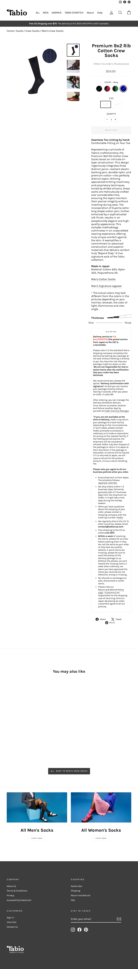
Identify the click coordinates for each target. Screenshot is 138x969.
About (90, 12)
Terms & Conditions (17, 890)
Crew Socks (32, 30)
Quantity (111, 114)
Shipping (75, 890)
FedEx (120, 517)
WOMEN (56, 12)
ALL (38, 12)
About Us (11, 886)
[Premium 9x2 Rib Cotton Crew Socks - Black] (9, 708)
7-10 (105, 104)
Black (99, 88)
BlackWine (107, 88)
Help (99, 12)
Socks (19, 30)
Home (10, 30)
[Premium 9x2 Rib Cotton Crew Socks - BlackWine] (13, 708)
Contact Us (12, 927)
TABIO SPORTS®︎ (74, 12)
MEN (45, 12)
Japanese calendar (107, 483)
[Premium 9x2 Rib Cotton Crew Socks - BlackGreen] (18, 708)
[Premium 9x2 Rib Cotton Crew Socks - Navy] (22, 708)
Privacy (10, 895)
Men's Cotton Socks (103, 279)
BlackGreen (115, 88)
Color (111, 82)
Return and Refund (80, 895)
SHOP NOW (36, 838)
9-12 (116, 104)
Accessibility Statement (19, 900)
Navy (123, 88)
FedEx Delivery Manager (116, 411)
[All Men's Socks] (37, 807)
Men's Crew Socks (52, 30)
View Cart (11, 922)
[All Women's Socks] (101, 807)
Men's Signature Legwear (106, 286)
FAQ (73, 900)
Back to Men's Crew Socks (71, 771)
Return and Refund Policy (111, 589)
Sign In (10, 917)
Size (111, 98)
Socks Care (76, 886)
